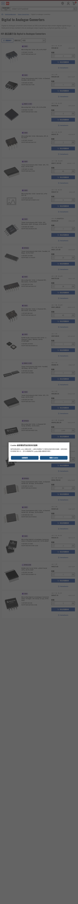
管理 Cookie (53, 458)
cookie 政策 (37, 451)
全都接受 (25, 458)
